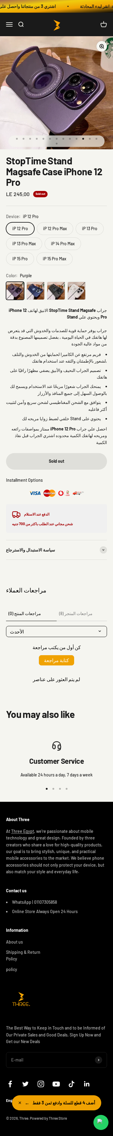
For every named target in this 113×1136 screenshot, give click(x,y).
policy (11, 969)
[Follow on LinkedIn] (87, 1084)
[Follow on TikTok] (71, 1084)
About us (14, 941)
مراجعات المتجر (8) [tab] (76, 613)
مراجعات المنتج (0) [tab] (24, 613)
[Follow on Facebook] (10, 1084)
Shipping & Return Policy (23, 955)
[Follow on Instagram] (41, 1084)
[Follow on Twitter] (25, 1084)
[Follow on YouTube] (56, 1084)
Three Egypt (22, 831)
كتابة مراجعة (56, 660)
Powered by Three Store (48, 1118)
